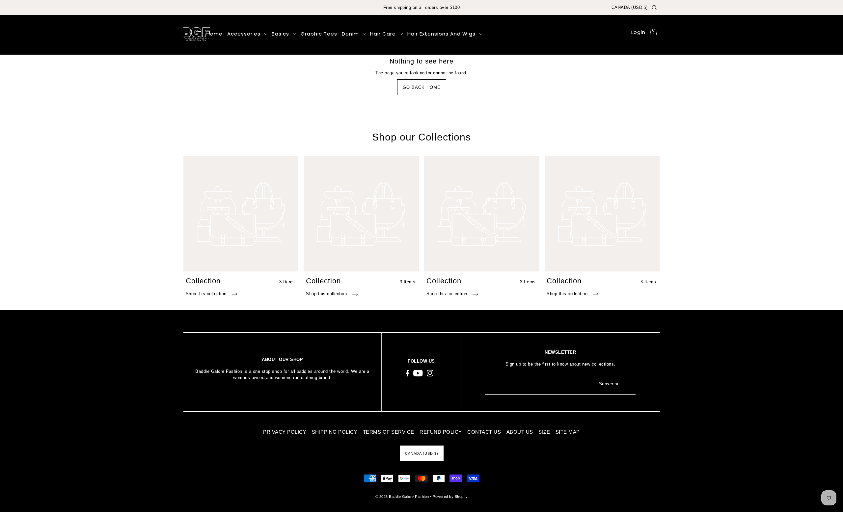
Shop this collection (207, 293)
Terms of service (388, 432)
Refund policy (441, 432)
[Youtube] (418, 373)
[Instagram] (430, 373)
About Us (519, 432)
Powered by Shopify (450, 497)
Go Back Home (422, 87)
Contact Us (484, 432)
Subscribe (609, 383)
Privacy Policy (284, 432)
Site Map (568, 432)
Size (544, 432)
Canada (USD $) (630, 7)
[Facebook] (407, 373)
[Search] (655, 7)
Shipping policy (335, 432)
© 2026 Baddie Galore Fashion (402, 497)
